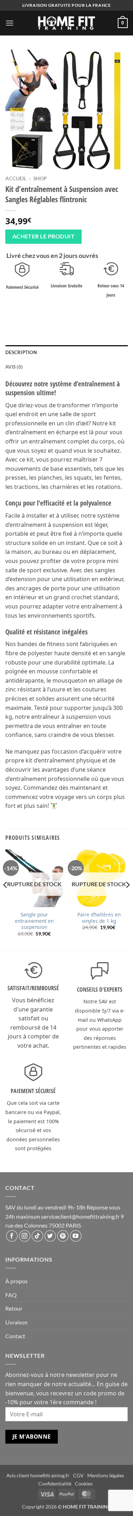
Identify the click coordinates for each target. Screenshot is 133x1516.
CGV (78, 1475)
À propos (16, 1281)
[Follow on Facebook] (12, 1236)
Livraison (16, 1322)
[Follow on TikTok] (37, 1236)
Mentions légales (105, 1475)
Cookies (84, 1484)
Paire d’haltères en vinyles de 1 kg (99, 917)
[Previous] (5, 899)
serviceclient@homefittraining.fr (80, 1216)
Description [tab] (21, 352)
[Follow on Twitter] (50, 1236)
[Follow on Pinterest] (63, 1236)
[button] (9, 23)
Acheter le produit (43, 236)
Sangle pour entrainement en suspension (34, 920)
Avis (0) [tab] (14, 367)
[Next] (127, 899)
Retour (13, 1308)
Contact (15, 1336)
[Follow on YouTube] (76, 1236)
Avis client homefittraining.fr (38, 1475)
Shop (40, 178)
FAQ (11, 1294)
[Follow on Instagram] (25, 1236)
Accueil (15, 178)
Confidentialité (54, 1484)
